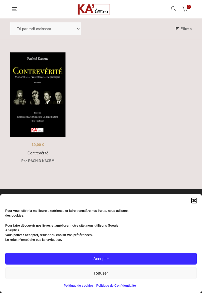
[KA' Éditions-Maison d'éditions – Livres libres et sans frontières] (94, 9)
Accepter (101, 258)
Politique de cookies (79, 285)
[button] (194, 200)
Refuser (101, 273)
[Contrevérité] (37, 94)
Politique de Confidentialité (116, 285)
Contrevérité (37, 153)
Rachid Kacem (41, 161)
